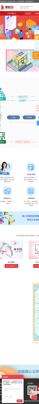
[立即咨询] (36, 32)
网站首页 (28, 13)
